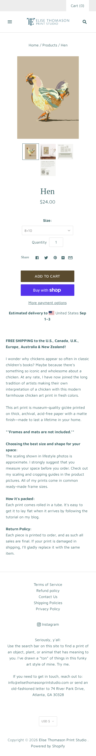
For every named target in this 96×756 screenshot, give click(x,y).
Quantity (39, 242)
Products (49, 45)
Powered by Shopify (48, 746)
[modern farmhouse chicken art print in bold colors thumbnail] (30, 151)
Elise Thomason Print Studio (62, 740)
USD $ (45, 721)
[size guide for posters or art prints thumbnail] (65, 151)
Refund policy (48, 590)
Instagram (50, 624)
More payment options (47, 303)
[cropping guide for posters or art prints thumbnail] (48, 168)
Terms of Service (48, 584)
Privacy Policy (48, 609)
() (77, 6)
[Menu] (10, 22)
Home (34, 45)
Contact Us (48, 596)
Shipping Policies (48, 603)
